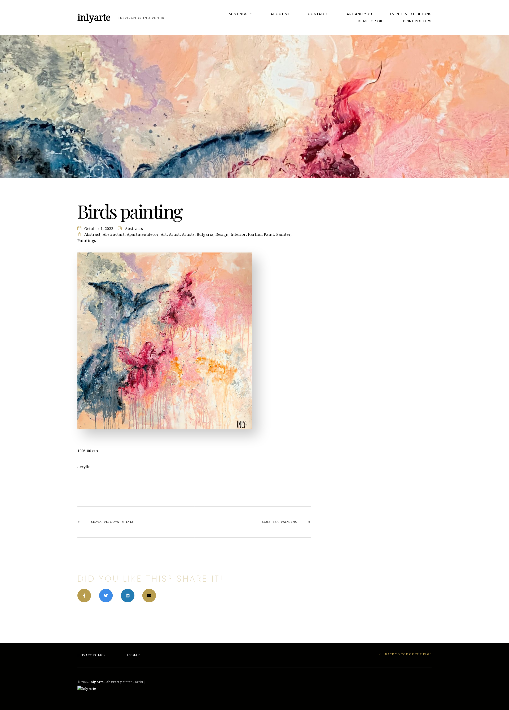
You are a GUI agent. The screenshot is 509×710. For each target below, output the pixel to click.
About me (280, 14)
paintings (86, 240)
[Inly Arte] (86, 688)
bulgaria (205, 234)
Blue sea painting (279, 522)
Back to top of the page (408, 654)
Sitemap (132, 655)
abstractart (114, 234)
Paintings (238, 14)
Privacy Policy (91, 655)
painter (283, 234)
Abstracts (134, 228)
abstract (92, 234)
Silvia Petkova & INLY (112, 522)
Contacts (318, 14)
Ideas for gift (371, 21)
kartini (255, 234)
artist (174, 234)
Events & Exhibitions (411, 14)
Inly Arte (96, 682)
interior (238, 234)
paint (269, 234)
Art (164, 234)
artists (188, 234)
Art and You (359, 14)
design (222, 234)
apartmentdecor (143, 234)
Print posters (417, 21)
